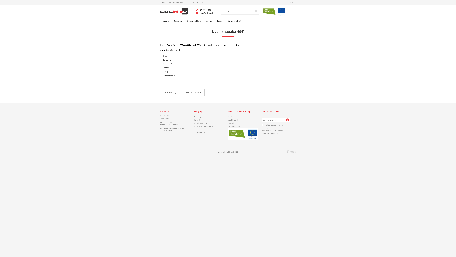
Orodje (166, 21)
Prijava (291, 2)
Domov (164, 2)
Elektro (209, 21)
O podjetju (198, 117)
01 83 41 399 (205, 10)
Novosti (231, 123)
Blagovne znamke (234, 126)
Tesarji (220, 21)
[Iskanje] (256, 11)
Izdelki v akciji (233, 120)
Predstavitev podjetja (177, 2)
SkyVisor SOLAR (235, 21)
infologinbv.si (206, 13)
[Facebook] (195, 137)
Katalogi (200, 2)
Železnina (178, 21)
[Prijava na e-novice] (287, 120)
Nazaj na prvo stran (193, 92)
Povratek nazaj (169, 92)
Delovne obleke (194, 21)
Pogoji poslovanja (200, 123)
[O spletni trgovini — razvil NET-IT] (291, 151)
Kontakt (191, 2)
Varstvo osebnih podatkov (203, 126)
